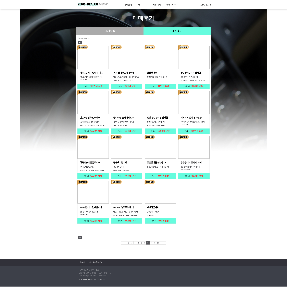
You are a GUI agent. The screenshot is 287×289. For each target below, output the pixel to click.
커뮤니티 (157, 4)
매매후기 (177, 30)
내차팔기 (128, 4)
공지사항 (110, 30)
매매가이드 (171, 4)
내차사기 (142, 4)
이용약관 (81, 262)
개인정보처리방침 (95, 262)
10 (158, 243)
